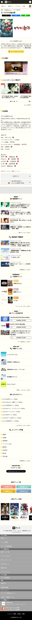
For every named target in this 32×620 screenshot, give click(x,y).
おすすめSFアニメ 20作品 (10, 414)
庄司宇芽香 (12, 163)
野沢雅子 (13, 159)
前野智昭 (5, 440)
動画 (15, 614)
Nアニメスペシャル (6, 560)
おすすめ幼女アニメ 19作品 (10, 399)
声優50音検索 (4, 587)
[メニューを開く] (30, 6)
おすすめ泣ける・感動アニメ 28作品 (12, 402)
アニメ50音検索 (5, 577)
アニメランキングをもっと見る (23, 306)
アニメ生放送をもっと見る (24, 341)
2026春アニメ (8, 487)
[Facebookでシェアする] (16, 15)
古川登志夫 (13, 161)
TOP (2, 10)
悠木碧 (4, 453)
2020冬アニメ (8, 10)
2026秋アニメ (8, 491)
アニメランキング (5, 556)
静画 (23, 614)
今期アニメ (3, 6)
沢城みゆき (12, 156)
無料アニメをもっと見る (24, 232)
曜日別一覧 (4, 568)
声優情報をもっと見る (25, 269)
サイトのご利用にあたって (8, 593)
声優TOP (3, 583)
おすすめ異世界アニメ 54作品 (11, 405)
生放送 (19, 614)
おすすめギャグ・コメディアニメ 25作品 (14, 408)
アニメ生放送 (4, 542)
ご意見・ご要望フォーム (7, 597)
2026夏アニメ (23, 487)
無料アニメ (10, 6)
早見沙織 (5, 456)
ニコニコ (9, 614)
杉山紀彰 (5, 450)
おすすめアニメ (5, 564)
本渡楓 (4, 437)
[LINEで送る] (25, 15)
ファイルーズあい (7, 444)
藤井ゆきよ (10, 166)
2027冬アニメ (23, 491)
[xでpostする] (6, 15)
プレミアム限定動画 (6, 546)
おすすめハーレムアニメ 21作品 (11, 411)
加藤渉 (4, 434)
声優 (24, 6)
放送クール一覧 (5, 552)
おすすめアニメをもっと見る (23, 425)
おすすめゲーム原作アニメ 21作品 (12, 418)
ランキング (18, 6)
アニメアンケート (5, 572)
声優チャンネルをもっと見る (23, 390)
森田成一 (5, 447)
